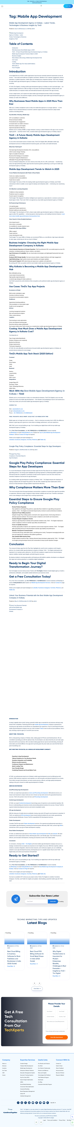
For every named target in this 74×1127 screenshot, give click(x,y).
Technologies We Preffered (44, 1075)
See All (52, 1102)
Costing (14, 61)
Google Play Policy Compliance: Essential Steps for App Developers (35, 446)
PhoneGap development (41, 796)
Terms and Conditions (52, 1120)
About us (4, 1063)
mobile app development (41, 724)
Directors (4, 1065)
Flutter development (29, 823)
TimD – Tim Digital (26, 843)
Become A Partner (60, 1072)
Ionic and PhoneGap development (38, 793)
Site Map (69, 1120)
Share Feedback (60, 1068)
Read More (10, 963)
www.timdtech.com (18, 409)
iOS (49, 833)
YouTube (52, 587)
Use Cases (15, 59)
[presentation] (34, 983)
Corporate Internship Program (45, 1084)
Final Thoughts (16, 67)
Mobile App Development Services (41, 582)
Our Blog (40, 1082)
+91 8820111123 (28, 413)
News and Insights (42, 1072)
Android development (25, 803)
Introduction (15, 48)
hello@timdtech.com (18, 411)
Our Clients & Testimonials (44, 1068)
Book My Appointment (57, 1037)
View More (36, 988)
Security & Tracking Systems (26, 1075)
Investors (4, 1068)
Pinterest (58, 587)
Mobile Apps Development (26, 1068)
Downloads (40, 1079)
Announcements (59, 1070)
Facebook (41, 587)
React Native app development (38, 833)
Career (3, 1075)
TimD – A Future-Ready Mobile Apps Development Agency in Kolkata (29, 52)
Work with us (15, 65)
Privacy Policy (62, 1120)
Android (55, 833)
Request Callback (60, 1075)
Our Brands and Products (44, 1063)
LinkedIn (35, 587)
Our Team (4, 1070)
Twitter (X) (12, 589)
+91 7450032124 (18, 413)
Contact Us (58, 582)
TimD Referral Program (43, 1077)
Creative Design (24, 1063)
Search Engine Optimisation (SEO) (26, 1081)
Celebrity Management (25, 1096)
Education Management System (27, 1072)
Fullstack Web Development (26, 1065)
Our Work (40, 1065)
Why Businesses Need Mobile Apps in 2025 (23, 50)
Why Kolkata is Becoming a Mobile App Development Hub (27, 57)
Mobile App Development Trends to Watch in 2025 (25, 53)
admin (33, 28)
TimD (41, 728)
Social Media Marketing (25, 1084)
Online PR (22, 1093)
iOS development (25, 815)
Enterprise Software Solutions (27, 1070)
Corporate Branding (24, 1089)
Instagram (47, 587)
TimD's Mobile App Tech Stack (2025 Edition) (23, 63)
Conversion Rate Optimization (27, 1086)
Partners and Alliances (43, 1070)
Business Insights (16, 55)
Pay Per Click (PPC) (24, 1077)
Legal (44, 1120)
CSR (3, 1072)
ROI (61, 825)
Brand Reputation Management (27, 1091)
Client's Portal (59, 1065)
